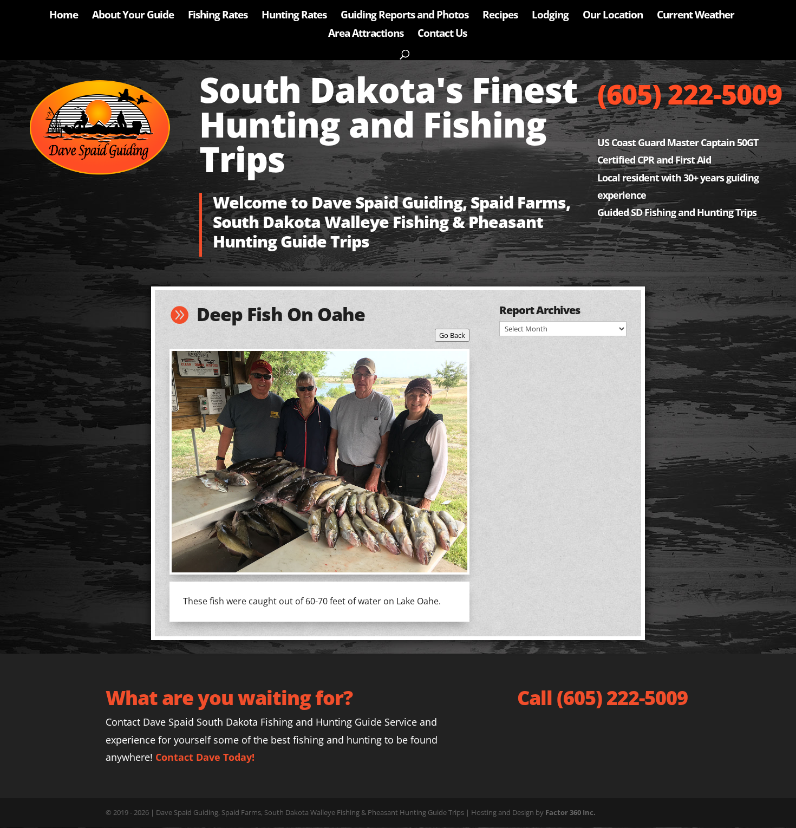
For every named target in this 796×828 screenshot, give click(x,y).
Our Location (613, 16)
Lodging (550, 16)
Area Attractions (365, 34)
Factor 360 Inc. (570, 812)
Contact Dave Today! (205, 757)
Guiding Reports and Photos (404, 16)
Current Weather (695, 16)
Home (63, 16)
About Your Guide (133, 16)
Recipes (500, 16)
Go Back (452, 335)
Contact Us (442, 34)
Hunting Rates (294, 16)
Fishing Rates (217, 16)
